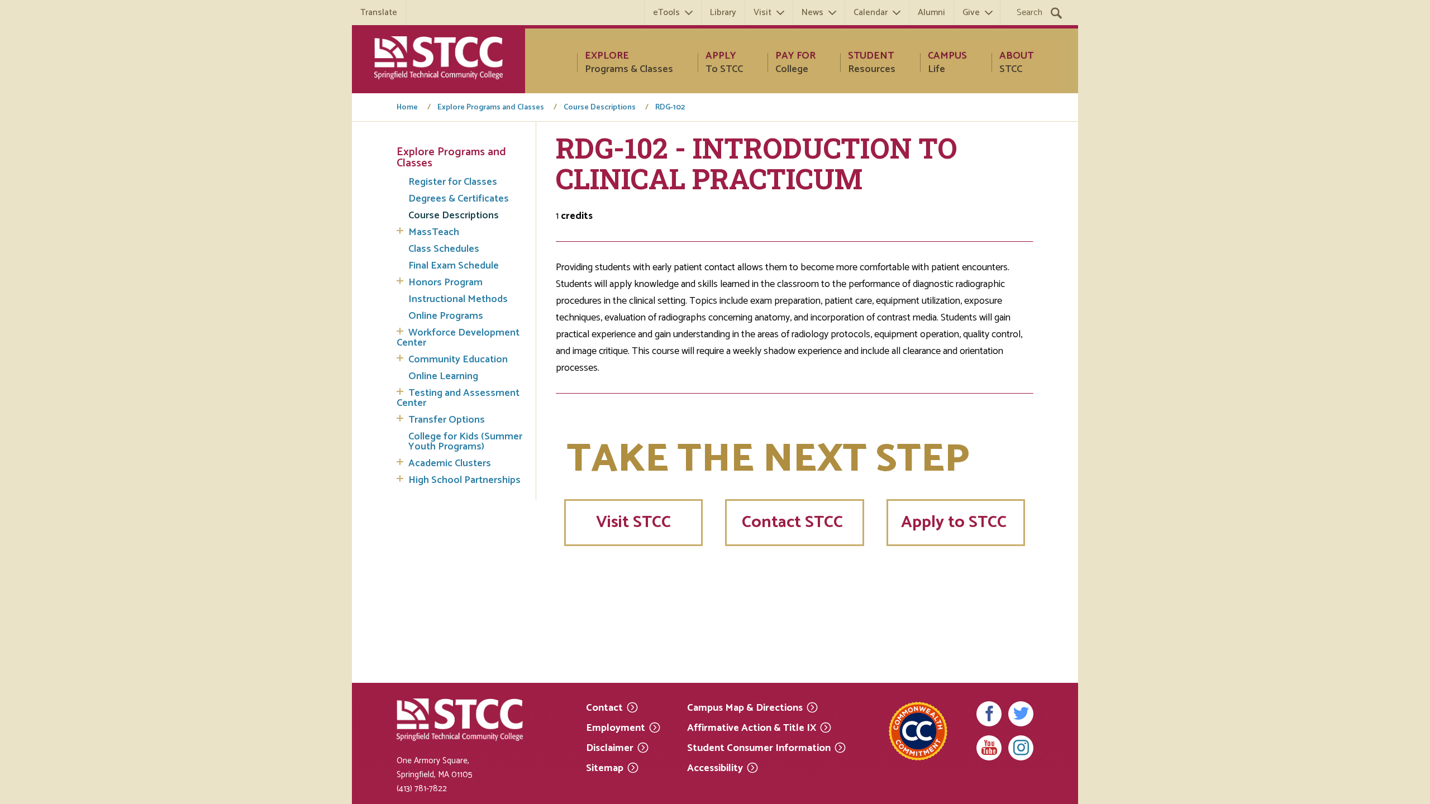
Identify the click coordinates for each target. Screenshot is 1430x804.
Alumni (931, 12)
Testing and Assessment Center (458, 398)
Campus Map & (745, 707)
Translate (378, 12)
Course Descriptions (600, 108)
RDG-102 (670, 108)
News (812, 12)
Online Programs (445, 316)
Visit (762, 12)
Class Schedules (443, 249)
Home (407, 108)
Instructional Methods (458, 299)
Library (723, 12)
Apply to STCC (955, 522)
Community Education (458, 359)
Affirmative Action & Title (751, 727)
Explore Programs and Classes (490, 108)
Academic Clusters (449, 463)
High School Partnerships (464, 480)
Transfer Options (446, 419)
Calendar (871, 12)
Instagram (1020, 747)
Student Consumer (759, 747)
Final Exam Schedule (453, 265)
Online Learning (443, 376)
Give (971, 12)
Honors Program (445, 282)
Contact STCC (794, 522)
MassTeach (433, 232)
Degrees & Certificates (458, 198)
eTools (666, 12)
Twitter (1020, 713)
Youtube (989, 747)
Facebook (989, 713)
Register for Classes (452, 182)
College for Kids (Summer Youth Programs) (465, 441)
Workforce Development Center (458, 337)
